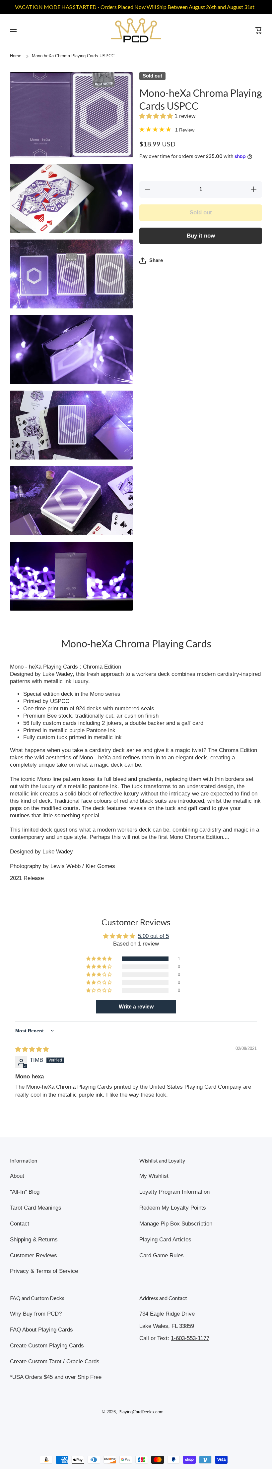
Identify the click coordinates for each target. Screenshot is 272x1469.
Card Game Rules (161, 1255)
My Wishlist (154, 1176)
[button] (156, 116)
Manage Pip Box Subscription (175, 1224)
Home (15, 56)
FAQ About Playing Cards (41, 1330)
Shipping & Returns (34, 1239)
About (17, 1176)
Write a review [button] (136, 1006)
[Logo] (136, 30)
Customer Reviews (33, 1255)
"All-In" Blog (24, 1192)
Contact (19, 1224)
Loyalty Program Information (174, 1192)
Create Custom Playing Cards (47, 1345)
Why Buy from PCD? (36, 1314)
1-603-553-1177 (190, 1338)
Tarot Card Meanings (35, 1208)
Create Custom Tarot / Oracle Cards (55, 1361)
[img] (32, 1049)
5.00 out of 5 (153, 936)
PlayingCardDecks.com (141, 1412)
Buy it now (201, 236)
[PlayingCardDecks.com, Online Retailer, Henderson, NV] (132, 1431)
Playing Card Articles (165, 1239)
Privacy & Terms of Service (44, 1271)
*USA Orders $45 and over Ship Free (56, 1377)
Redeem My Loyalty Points (172, 1208)
